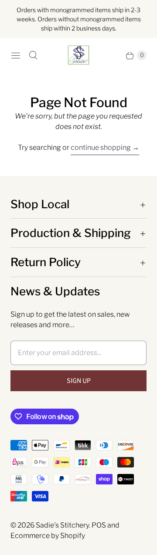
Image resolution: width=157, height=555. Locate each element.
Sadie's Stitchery (62, 525)
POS (99, 525)
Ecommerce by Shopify (47, 535)
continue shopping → (105, 147)
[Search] (33, 55)
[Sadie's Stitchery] (78, 55)
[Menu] (15, 55)
